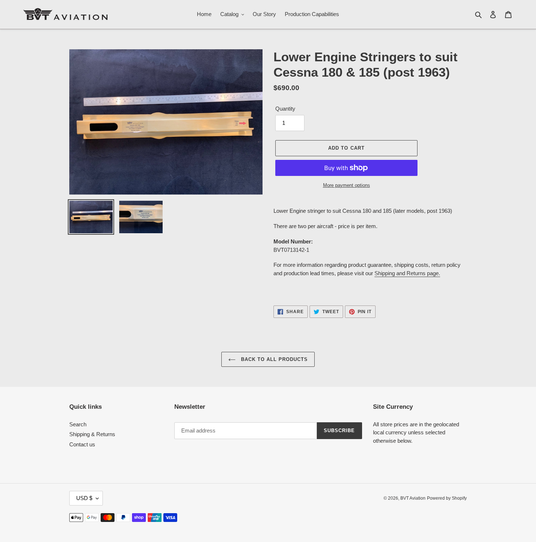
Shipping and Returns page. (407, 273)
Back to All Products (273, 359)
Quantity (285, 108)
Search (77, 424)
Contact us (82, 444)
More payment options (346, 185)
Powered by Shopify (447, 498)
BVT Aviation (413, 498)
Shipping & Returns (92, 434)
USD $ (84, 498)
